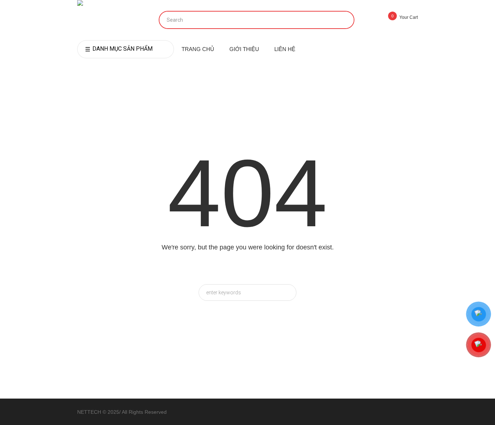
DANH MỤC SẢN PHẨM (122, 48)
